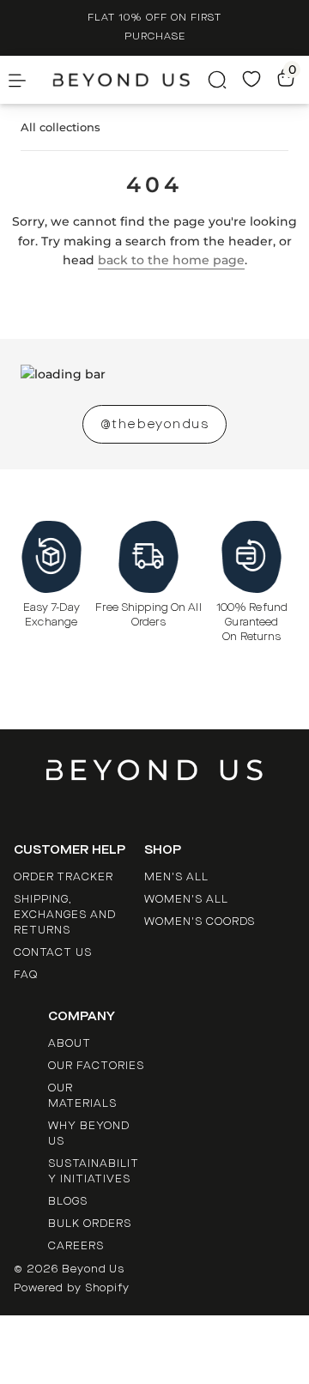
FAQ (26, 975)
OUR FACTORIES (95, 1066)
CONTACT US (53, 952)
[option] (154, 28)
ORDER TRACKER (63, 877)
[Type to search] (201, 80)
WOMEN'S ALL (186, 899)
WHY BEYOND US (89, 1133)
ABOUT (69, 1043)
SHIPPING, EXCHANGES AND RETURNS (64, 914)
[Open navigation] (44, 79)
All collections (60, 127)
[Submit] (201, 80)
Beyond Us (93, 1269)
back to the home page (171, 260)
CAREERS (76, 1246)
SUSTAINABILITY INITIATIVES (93, 1171)
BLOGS (68, 1201)
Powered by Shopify (72, 1288)
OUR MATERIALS (82, 1095)
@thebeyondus (154, 424)
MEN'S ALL (176, 877)
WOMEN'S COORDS (199, 921)
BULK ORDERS (89, 1223)
